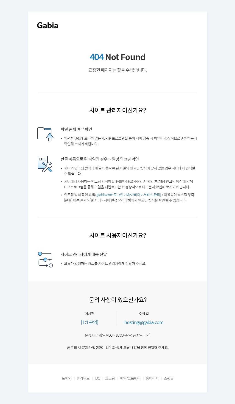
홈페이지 (152, 378)
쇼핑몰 (168, 378)
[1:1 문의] (89, 322)
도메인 (66, 378)
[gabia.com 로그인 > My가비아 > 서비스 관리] (128, 195)
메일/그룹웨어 (130, 378)
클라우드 (83, 378)
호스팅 (110, 378)
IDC (97, 378)
